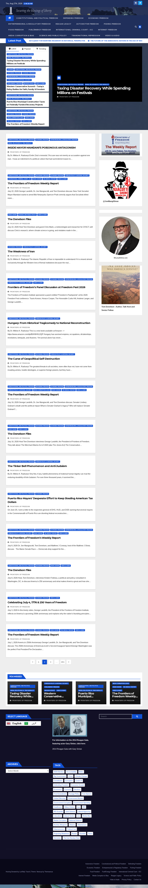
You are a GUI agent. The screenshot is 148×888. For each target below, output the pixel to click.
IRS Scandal (58, 811)
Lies (78, 816)
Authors (10, 69)
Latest (13, 49)
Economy (67, 789)
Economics (58, 789)
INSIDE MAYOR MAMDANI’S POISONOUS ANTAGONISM (42, 147)
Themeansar (49, 872)
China (70, 776)
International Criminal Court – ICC (74, 30)
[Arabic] (32, 723)
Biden (81, 772)
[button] (136, 27)
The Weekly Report (13, 121)
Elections (77, 789)
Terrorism (57, 838)
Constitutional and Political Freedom (37, 18)
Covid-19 (79, 781)
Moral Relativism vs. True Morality (19, 57)
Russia (74, 833)
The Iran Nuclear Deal (71, 838)
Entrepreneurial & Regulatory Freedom (29, 24)
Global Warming (59, 798)
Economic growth (77, 785)
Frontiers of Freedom (69, 97)
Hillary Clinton (69, 807)
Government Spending (82, 803)
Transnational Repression (86, 35)
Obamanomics (59, 829)
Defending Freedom (73, 18)
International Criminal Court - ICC (19, 179)
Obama (72, 825)
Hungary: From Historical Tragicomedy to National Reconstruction (49, 323)
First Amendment (60, 794)
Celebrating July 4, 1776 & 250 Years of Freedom (37, 602)
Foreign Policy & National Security (19, 80)
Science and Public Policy (53, 35)
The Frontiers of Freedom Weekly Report (26, 124)
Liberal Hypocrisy (84, 811)
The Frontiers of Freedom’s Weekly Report (34, 537)
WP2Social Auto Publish (65, 886)
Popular (27, 49)
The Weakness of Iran (21, 251)
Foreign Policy (74, 794)
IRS (84, 807)
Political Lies (71, 829)
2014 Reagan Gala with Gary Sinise (67, 749)
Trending (42, 49)
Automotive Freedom (87, 24)
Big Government (60, 776)
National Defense (75, 820)
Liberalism (57, 816)
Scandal (82, 833)
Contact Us (137, 879)
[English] (14, 723)
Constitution (58, 781)
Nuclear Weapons (60, 825)
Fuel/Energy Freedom (40, 30)
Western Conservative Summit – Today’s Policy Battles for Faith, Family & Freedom (93, 90)
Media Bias (87, 816)
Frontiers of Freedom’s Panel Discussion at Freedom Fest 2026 (46, 287)
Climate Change (81, 776)
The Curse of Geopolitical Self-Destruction (34, 358)
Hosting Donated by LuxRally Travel (18, 872)
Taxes (90, 833)
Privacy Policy (126, 879)
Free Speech (86, 794)
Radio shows (29, 117)
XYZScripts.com (84, 886)
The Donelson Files (19, 219)
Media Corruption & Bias (21, 35)
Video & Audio (112, 35)
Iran (78, 807)
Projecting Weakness (61, 833)
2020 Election (59, 772)
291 (62, 662)
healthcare (58, 807)
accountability (71, 772)
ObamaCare (82, 825)
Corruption (69, 781)
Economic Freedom (98, 18)
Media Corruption (60, 820)
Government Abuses (75, 798)
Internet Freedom (107, 30)
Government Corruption (62, 803)
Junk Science (70, 811)
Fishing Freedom (112, 24)
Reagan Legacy (63, 24)
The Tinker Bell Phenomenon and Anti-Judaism (37, 466)
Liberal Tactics (69, 816)
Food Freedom (16, 30)
